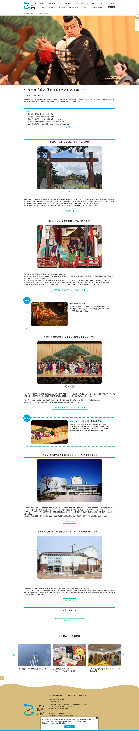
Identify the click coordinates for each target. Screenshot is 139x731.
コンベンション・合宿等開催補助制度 (94, 7)
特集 (41, 3)
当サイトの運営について (56, 695)
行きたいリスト (137, 25)
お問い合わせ (83, 695)
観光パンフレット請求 (47, 7)
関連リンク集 (71, 695)
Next (74, 192)
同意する (69, 726)
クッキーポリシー (51, 723)
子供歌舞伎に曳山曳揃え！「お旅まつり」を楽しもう (68, 290)
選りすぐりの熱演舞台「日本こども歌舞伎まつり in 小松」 (44, 119)
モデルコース (53, 3)
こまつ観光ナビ (30, 5)
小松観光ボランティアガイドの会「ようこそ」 (68, 7)
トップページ (26, 13)
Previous (65, 192)
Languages (111, 7)
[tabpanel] (69, 167)
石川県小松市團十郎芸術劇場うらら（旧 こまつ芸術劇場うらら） (46, 121)
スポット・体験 (66, 3)
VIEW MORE (21, 645)
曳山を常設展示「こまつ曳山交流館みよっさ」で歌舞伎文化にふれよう (48, 124)
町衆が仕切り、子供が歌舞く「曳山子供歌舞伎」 (41, 116)
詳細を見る (68, 211)
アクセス (112, 3)
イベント (102, 3)
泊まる (92, 3)
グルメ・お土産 (80, 3)
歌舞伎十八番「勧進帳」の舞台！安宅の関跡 (40, 114)
